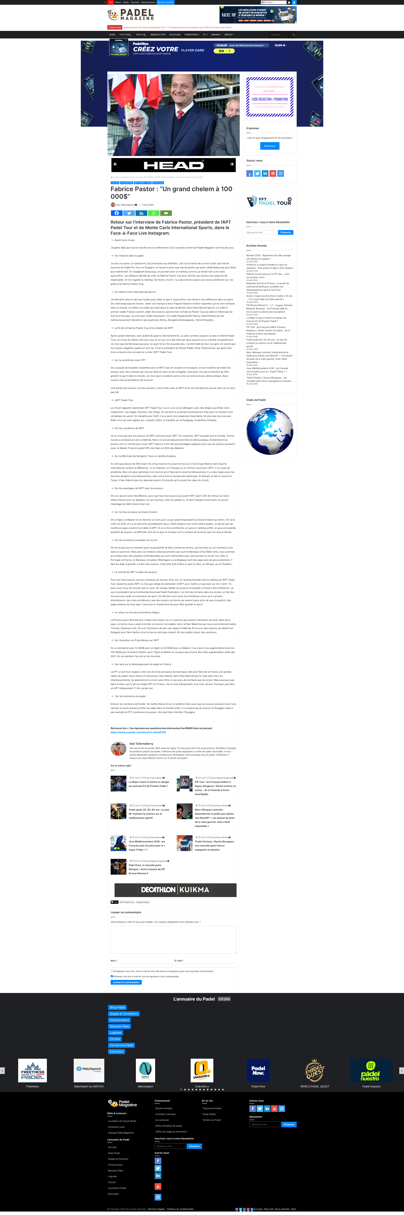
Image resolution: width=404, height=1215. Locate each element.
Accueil (112, 35)
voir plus (224, 999)
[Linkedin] (141, 213)
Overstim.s (89, 1086)
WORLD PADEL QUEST (202, 1086)
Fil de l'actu (158, 183)
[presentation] (2, 1070)
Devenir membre (165, 2)
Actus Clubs (174, 35)
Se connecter (162, 1120)
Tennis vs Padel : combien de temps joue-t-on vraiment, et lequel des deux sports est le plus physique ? (177, 27)
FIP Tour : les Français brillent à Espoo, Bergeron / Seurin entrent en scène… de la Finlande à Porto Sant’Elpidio (268, 330)
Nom (114, 960)
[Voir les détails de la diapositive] (173, 165)
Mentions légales (156, 1209)
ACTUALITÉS (127, 183)
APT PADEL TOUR (152, 177)
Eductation (113, 1193)
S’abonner (270, 145)
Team (293, 1209)
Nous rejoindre (282, 1209)
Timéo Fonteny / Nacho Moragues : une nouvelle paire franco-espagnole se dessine (215, 845)
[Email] (166, 213)
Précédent (115, 164)
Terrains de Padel (212, 1120)
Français (268, 2)
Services (228, 35)
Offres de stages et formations (171, 1131)
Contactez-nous (116, 1127)
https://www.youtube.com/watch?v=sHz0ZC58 (138, 732)
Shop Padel (114, 1153)
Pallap (371, 1086)
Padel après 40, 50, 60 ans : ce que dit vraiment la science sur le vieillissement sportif (149, 813)
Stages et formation (118, 1158)
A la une (115, 183)
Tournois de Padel (212, 1108)
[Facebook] (117, 213)
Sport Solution (315, 1086)
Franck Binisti (156, 778)
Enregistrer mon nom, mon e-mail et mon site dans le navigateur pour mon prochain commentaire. (163, 971)
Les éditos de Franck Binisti (122, 1121)
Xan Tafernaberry (125, 204)
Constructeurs (148, 2)
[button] (181, 1089)
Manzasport (32, 1086)
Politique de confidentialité (180, 1209)
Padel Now (145, 1086)
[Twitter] (129, 213)
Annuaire (215, 35)
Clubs (126, 2)
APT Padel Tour (127, 902)
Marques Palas (115, 1170)
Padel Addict (209, 1114)
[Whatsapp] (154, 213)
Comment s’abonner (165, 1114)
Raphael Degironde (224, 778)
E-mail (179, 960)
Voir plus (112, 1147)
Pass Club (269, 1209)
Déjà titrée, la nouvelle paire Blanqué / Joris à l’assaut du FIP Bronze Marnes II (147, 869)
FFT (204, 35)
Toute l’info (125, 35)
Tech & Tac (141, 35)
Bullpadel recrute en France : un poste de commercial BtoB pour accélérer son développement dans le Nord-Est (267, 286)
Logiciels (112, 1176)
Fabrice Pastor (142, 902)
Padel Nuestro (259, 1086)
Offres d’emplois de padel (168, 1125)
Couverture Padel (117, 1188)
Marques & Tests (158, 35)
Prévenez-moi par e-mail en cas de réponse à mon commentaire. (146, 976)
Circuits (139, 177)
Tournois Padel (191, 35)
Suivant (231, 164)
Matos (118, 2)
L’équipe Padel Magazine (121, 1132)
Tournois (135, 2)
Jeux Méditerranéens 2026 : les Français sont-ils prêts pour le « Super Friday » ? (147, 845)
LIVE (111, 2)
